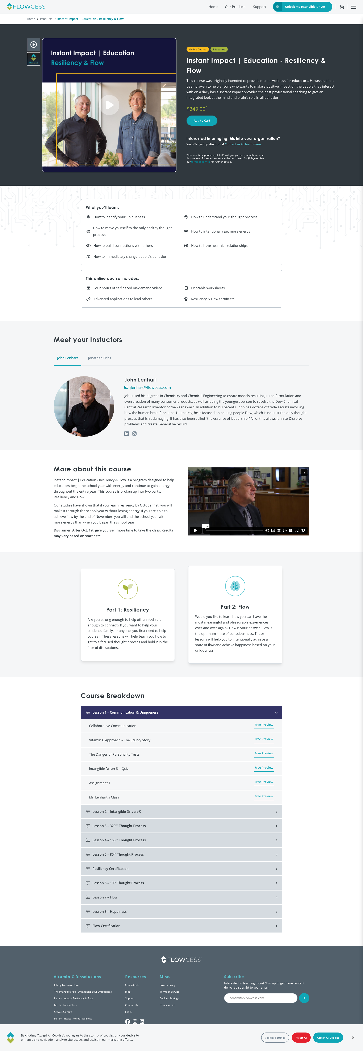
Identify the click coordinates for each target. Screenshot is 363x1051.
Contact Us (131, 1005)
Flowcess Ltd (167, 1005)
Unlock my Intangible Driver (305, 7)
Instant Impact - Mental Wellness (73, 1018)
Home (213, 6)
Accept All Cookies (328, 1037)
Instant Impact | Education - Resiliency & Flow (90, 19)
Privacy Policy (167, 985)
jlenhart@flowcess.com (150, 387)
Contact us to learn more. (243, 144)
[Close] (353, 1038)
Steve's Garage (63, 1011)
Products (46, 19)
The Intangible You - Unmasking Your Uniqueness (83, 991)
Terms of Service (169, 991)
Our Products (235, 6)
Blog (127, 991)
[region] (181, 1037)
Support (259, 6)
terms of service (200, 161)
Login (128, 1011)
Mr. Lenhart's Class (65, 1005)
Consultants (132, 985)
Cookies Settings (169, 998)
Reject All (301, 1037)
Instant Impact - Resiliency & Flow (73, 998)
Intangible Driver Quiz (67, 985)
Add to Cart (202, 120)
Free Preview (264, 725)
